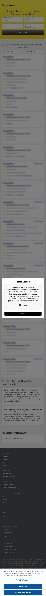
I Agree (24, 305)
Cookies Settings (23, 580)
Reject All (23, 586)
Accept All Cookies (23, 592)
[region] (23, 582)
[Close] (42, 571)
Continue (23, 314)
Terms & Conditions (28, 289)
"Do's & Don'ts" (16, 298)
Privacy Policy (12, 289)
